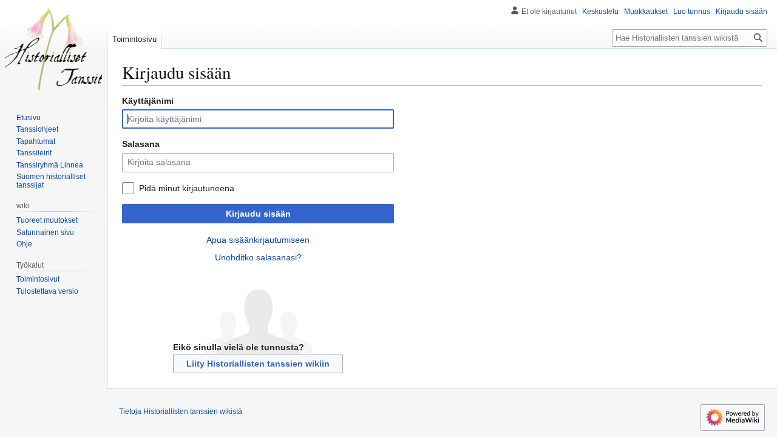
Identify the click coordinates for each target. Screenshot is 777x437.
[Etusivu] (53, 48)
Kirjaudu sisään (258, 213)
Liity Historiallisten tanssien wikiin (258, 363)
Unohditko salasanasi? (258, 257)
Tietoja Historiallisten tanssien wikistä (180, 411)
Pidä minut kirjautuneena (186, 188)
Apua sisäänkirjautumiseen (258, 240)
